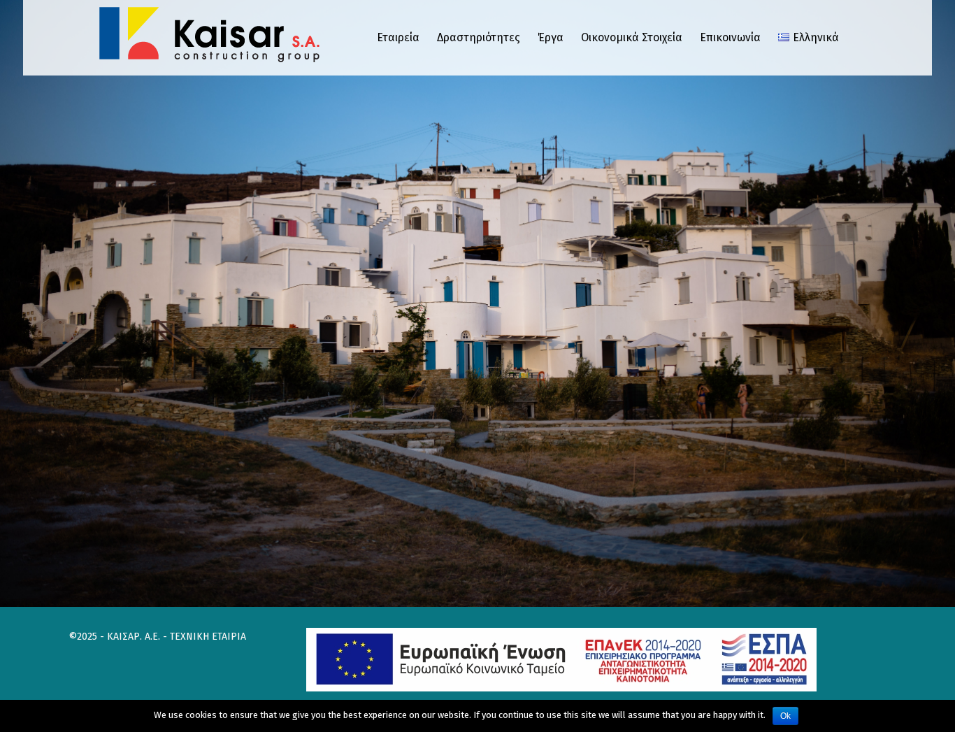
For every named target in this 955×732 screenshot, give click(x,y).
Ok (785, 716)
